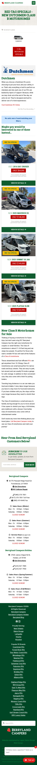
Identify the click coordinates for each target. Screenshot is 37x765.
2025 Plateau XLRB (18, 306)
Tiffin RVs (18, 704)
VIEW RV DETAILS (18, 183)
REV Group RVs (18, 685)
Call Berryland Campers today (21, 421)
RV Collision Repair (20, 489)
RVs (29, 361)
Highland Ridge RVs (18, 682)
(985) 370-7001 (20, 495)
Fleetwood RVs (18, 661)
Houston (18, 640)
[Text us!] (29, 760)
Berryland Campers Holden (18, 615)
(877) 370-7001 (17, 498)
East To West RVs (18, 688)
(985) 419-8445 (19, 500)
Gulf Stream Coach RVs (18, 712)
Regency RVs (19, 699)
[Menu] (33, 3)
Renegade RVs (18, 696)
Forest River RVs (18, 650)
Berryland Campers (18, 612)
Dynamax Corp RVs (18, 664)
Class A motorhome (12, 356)
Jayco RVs (18, 693)
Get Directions (20, 487)
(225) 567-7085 (20, 566)
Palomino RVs (18, 666)
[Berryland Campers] (12, 3)
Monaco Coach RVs (18, 701)
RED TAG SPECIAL (11, 142)
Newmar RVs (18, 658)
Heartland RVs (18, 710)
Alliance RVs (18, 677)
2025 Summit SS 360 (18, 259)
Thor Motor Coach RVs (18, 653)
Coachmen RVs (18, 647)
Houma (18, 637)
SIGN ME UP (29, 465)
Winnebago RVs (18, 655)
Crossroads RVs (18, 707)
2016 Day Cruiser (18, 166)
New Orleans (18, 629)
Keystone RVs (18, 669)
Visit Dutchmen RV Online (11, 105)
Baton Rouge (18, 631)
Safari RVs (18, 675)
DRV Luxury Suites (18, 715)
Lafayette (18, 634)
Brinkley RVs (18, 672)
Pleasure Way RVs (18, 690)
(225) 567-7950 (20, 569)
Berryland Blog (18, 617)
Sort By (25, 109)
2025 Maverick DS (18, 213)
